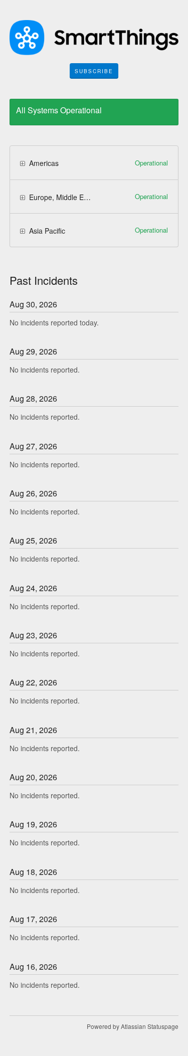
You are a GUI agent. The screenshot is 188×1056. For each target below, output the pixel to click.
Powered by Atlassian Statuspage (132, 1026)
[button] (94, 71)
